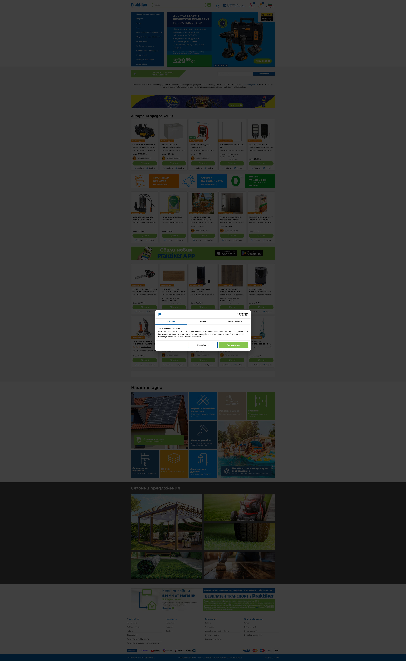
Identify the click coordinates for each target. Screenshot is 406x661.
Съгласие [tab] (171, 321)
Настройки (201, 345)
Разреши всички (233, 345)
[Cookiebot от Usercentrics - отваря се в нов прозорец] (239, 314)
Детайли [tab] (203, 321)
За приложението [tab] (235, 321)
